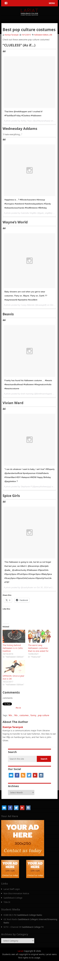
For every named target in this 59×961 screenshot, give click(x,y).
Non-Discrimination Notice (16, 893)
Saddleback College (13, 897)
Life (50, 35)
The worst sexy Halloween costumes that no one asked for (38, 648)
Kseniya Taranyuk (11, 35)
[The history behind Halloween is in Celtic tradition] (14, 636)
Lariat (20, 951)
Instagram (41, 775)
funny (33, 715)
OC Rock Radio (10, 919)
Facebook (17, 775)
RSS (23, 775)
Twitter (29, 775)
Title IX (7, 902)
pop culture (43, 715)
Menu (52, 3)
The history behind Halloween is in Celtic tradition (13, 648)
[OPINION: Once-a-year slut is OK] (14, 666)
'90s (16, 715)
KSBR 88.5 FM (10, 915)
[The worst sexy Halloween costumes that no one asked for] (39, 636)
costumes (24, 715)
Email (11, 775)
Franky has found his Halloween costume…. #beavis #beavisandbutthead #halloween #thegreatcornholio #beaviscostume (28, 384)
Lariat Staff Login (12, 889)
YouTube (35, 775)
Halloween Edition (41, 35)
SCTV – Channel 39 (12, 927)
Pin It (18, 707)
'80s (10, 715)
